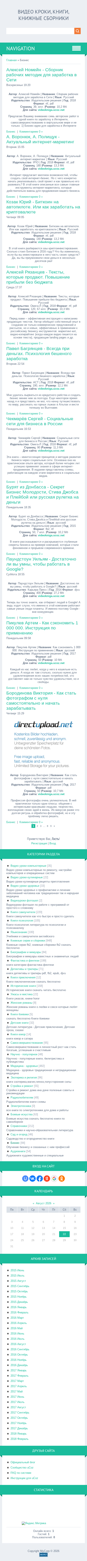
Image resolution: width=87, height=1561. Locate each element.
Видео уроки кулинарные (27, 877)
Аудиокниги (18, 1151)
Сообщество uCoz (22, 1467)
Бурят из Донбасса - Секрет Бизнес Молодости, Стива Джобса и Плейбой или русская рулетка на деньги (42, 494)
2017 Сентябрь (20, 1412)
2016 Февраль (20, 1312)
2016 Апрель (19, 1323)
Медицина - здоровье (24, 1065)
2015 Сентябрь (20, 1286)
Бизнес (10, 131)
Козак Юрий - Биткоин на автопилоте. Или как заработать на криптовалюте (43, 206)
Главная (11, 60)
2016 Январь (19, 1307)
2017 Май (17, 1391)
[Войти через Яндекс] (47, 1178)
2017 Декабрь (19, 1428)
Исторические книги (23, 985)
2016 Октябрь (19, 1354)
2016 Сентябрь (20, 1349)
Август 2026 (43, 1203)
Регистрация (39, 843)
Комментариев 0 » (31, 131)
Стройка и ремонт (22, 1086)
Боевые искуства (22, 1114)
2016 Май (17, 1328)
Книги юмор (18, 1034)
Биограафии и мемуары (26, 952)
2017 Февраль (20, 1375)
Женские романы (21, 1002)
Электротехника (21, 1106)
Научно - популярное (24, 1054)
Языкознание (19, 932)
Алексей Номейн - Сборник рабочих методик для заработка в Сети (41, 74)
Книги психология (22, 920)
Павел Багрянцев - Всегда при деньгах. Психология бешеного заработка (39, 353)
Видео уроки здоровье (25, 885)
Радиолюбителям (22, 1097)
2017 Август (18, 1407)
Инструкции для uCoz (24, 1478)
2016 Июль (17, 1338)
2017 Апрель (19, 1386)
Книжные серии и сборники (28, 940)
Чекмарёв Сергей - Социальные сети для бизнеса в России (39, 421)
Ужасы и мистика (22, 994)
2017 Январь (19, 1370)
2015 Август (18, 1280)
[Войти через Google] (54, 1178)
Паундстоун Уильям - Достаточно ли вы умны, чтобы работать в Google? (41, 564)
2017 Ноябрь (19, 1423)
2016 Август (18, 1344)
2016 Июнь (17, 1333)
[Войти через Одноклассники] (61, 1178)
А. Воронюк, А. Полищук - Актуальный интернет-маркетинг (40, 139)
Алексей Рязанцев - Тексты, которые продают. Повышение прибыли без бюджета (38, 277)
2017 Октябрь (19, 1417)
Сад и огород (19, 1134)
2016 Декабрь (19, 1365)
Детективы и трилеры (24, 969)
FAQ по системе (21, 1472)
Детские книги (20, 1022)
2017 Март (17, 1381)
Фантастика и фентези (25, 960)
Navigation (20, 48)
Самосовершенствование (27, 1042)
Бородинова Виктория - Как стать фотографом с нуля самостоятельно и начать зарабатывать (41, 701)
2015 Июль (17, 1275)
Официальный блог (23, 1462)
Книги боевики (20, 1014)
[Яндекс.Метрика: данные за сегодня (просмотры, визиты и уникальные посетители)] (34, 1523)
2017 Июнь (17, 1396)
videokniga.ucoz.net (51, 109)
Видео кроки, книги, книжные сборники (43, 14)
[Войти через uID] (25, 1178)
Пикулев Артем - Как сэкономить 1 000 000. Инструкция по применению (42, 627)
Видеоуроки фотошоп (24, 900)
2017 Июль (17, 1402)
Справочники (19, 1126)
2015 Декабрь (19, 1302)
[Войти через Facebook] (40, 1178)
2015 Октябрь (19, 1291)
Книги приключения (23, 977)
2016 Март (17, 1317)
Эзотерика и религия (24, 1077)
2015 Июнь (17, 1270)
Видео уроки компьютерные (28, 865)
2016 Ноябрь (19, 1359)
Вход (52, 843)
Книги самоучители (23, 912)
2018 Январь (19, 1433)
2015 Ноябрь (19, 1296)
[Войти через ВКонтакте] (32, 1178)
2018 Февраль (20, 1438)
